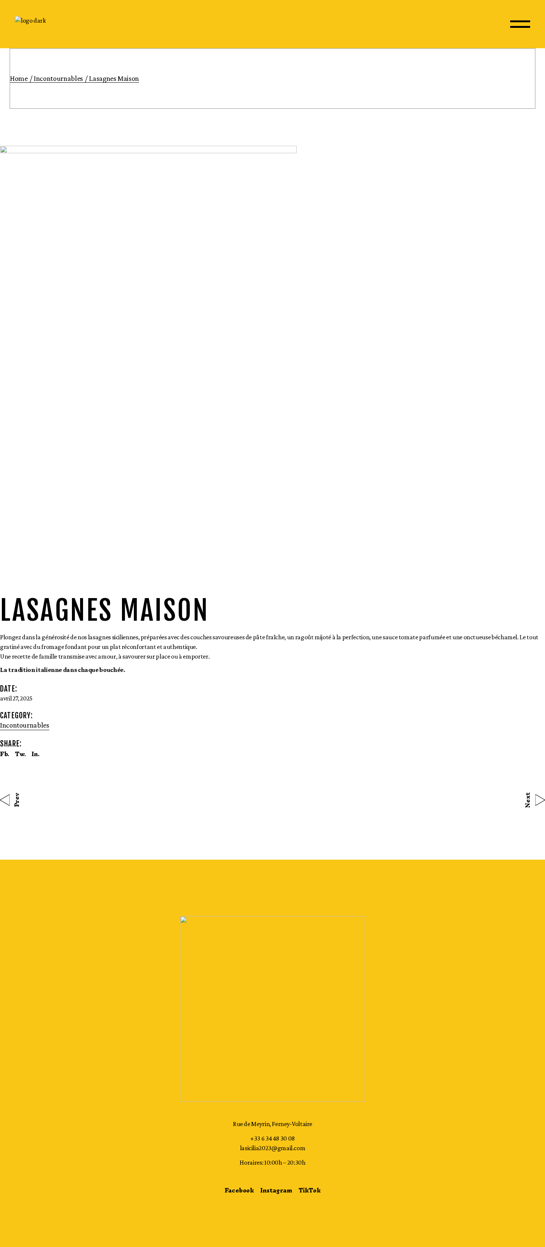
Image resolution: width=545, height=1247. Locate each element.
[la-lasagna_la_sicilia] (148, 369)
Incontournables (24, 725)
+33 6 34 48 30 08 (272, 1138)
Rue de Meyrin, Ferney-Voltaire (272, 1124)
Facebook (239, 1190)
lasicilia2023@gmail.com (272, 1148)
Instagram (276, 1190)
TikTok (309, 1190)
